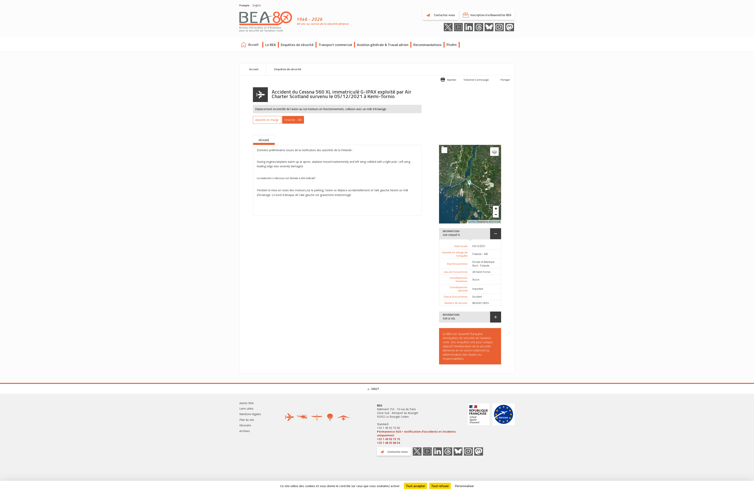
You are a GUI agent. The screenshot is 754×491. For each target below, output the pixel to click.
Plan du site (246, 420)
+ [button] (496, 208)
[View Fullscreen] (444, 150)
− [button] (496, 214)
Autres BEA (246, 403)
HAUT (375, 388)
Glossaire (245, 425)
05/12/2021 (478, 246)
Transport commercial (335, 44)
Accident (477, 297)
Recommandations (427, 44)
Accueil (253, 44)
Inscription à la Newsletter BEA (490, 15)
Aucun (475, 279)
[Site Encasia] (503, 424)
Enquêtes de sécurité (297, 44)
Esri (491, 221)
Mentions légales (250, 414)
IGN (498, 221)
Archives (244, 431)
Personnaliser (464, 486)
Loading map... (481, 184)
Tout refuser (440, 486)
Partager (505, 79)
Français (244, 5)
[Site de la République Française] (479, 424)
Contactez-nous (444, 15)
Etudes (452, 44)
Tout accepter (415, 486)
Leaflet (471, 221)
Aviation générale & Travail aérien (382, 44)
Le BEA (270, 44)
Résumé (264, 140)
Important (477, 289)
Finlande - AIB (480, 254)
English (257, 5)
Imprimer (451, 79)
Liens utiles (246, 408)
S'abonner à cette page (476, 79)
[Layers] (494, 151)
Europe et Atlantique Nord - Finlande (483, 264)
